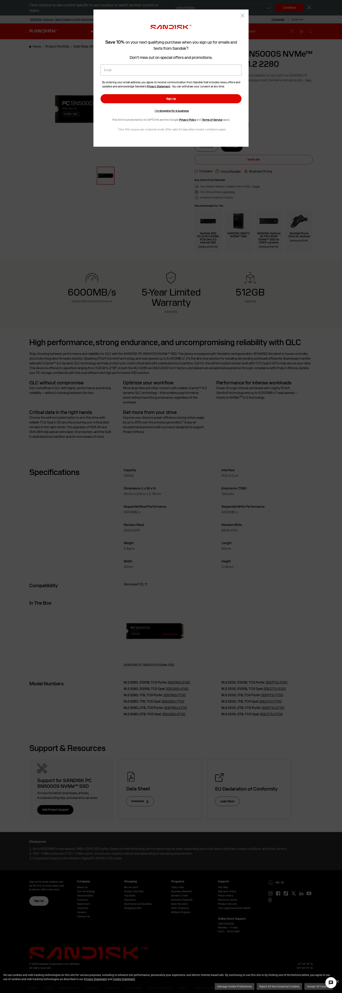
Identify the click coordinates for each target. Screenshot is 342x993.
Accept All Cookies (318, 986)
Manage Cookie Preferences (234, 986)
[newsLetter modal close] (243, 16)
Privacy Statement (95, 979)
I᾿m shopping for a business (172, 111)
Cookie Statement (124, 979)
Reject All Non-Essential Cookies (279, 986)
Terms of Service (212, 120)
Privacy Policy (187, 120)
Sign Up (171, 99)
